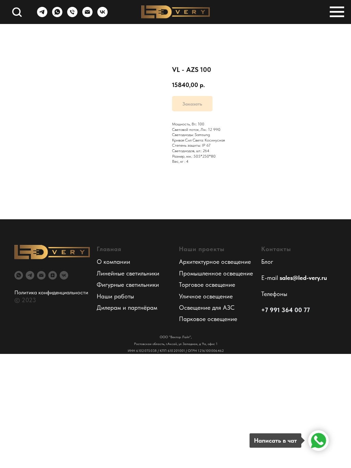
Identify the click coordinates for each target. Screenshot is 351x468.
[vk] (102, 15)
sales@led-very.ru (303, 277)
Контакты (276, 249)
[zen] (52, 275)
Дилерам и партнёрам (127, 307)
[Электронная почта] (87, 15)
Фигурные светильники (128, 284)
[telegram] (42, 15)
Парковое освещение (208, 318)
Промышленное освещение (216, 273)
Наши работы (115, 296)
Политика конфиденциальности (51, 292)
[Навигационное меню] (337, 12)
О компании (113, 261)
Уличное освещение (206, 296)
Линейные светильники (128, 273)
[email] (41, 275)
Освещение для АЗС (206, 307)
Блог (267, 261)
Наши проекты (202, 249)
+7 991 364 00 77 (285, 309)
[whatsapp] (57, 15)
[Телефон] (72, 15)
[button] (17, 12)
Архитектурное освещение (215, 261)
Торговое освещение (207, 284)
